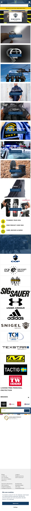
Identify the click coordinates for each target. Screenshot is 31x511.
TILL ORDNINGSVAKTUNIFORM (15, 132)
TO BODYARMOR (15, 93)
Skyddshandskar (19, 485)
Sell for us (3, 480)
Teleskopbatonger (19, 488)
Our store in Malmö (6, 479)
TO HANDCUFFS (15, 55)
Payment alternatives (6, 483)
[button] (29, 12)
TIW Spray (17, 486)
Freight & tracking (5, 486)
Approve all (15, 503)
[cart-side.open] (29, 2)
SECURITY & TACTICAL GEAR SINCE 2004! (15, 8)
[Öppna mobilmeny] (1, 2)
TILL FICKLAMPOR (15, 36)
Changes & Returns (6, 488)
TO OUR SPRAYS (15, 209)
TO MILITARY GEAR (15, 74)
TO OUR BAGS (15, 190)
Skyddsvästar (18, 483)
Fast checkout (5, 485)
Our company (4, 477)
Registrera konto (19, 476)
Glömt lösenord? (19, 477)
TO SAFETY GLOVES (15, 113)
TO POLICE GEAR (15, 151)
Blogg (3, 474)
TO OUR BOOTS (15, 170)
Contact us (4, 476)
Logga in (17, 474)
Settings (15, 507)
